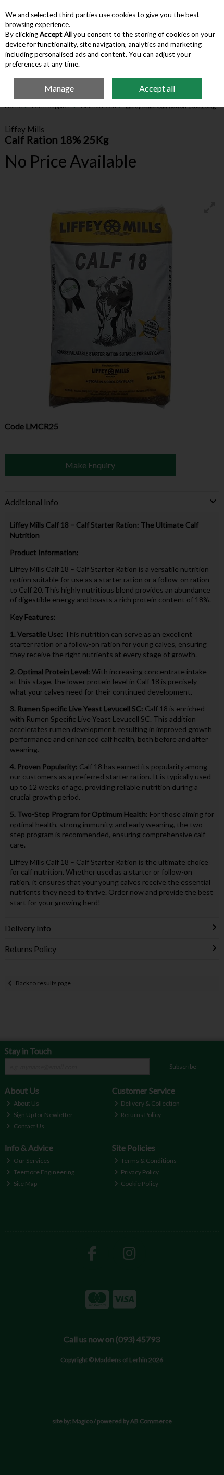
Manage (59, 88)
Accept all (157, 88)
